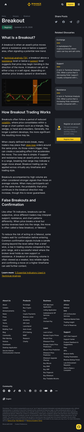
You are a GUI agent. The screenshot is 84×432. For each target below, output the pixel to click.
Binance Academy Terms (34, 420)
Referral (66, 308)
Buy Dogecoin (48, 372)
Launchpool (27, 326)
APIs (65, 350)
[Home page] (34, 4)
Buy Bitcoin (47, 363)
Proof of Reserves (70, 325)
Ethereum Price (48, 341)
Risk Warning (7, 338)
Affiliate (66, 305)
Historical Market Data (72, 319)
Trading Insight (69, 322)
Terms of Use (11, 420)
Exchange (26, 305)
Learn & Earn (47, 332)
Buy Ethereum (48, 375)
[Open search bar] (62, 4)
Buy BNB (46, 366)
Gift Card (26, 323)
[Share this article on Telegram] (70, 22)
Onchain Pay (47, 321)
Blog (4, 332)
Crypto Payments (29, 314)
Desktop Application (10, 347)
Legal (5, 320)
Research (26, 338)
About (5, 305)
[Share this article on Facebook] (63, 22)
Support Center (69, 339)
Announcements (8, 311)
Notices (5, 341)
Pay (24, 311)
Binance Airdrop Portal (72, 360)
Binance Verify (69, 354)
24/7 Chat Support (70, 336)
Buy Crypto (27, 308)
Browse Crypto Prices (51, 335)
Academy (26, 320)
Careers (5, 308)
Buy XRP (46, 369)
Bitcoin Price (47, 338)
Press (5, 317)
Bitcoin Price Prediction (51, 350)
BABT (25, 335)
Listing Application (49, 310)
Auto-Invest (27, 329)
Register (71, 4)
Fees (65, 347)
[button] (78, 4)
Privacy (5, 326)
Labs (45, 318)
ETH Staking (27, 332)
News (5, 314)
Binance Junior (28, 317)
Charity (25, 341)
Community (7, 335)
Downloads (6, 344)
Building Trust (7, 329)
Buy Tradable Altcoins (51, 378)
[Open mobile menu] (78, 4)
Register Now (69, 139)
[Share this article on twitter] (56, 22)
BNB (65, 311)
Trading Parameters (71, 357)
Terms (5, 323)
